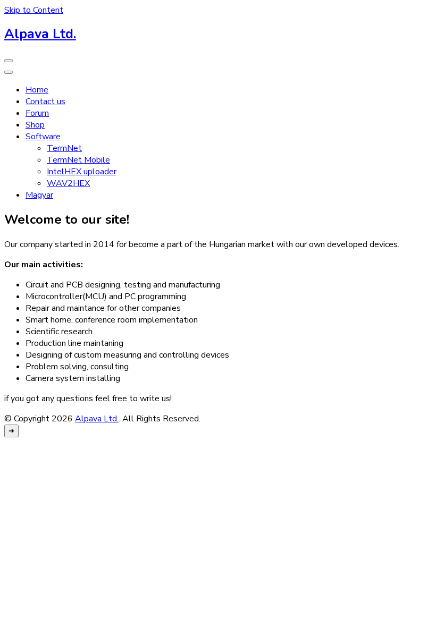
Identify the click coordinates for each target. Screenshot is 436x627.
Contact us (45, 101)
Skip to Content (33, 10)
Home (37, 90)
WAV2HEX (68, 183)
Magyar (39, 195)
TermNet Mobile (78, 160)
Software (43, 136)
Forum (37, 113)
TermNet (64, 148)
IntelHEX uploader (81, 171)
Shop (35, 125)
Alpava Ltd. (40, 34)
